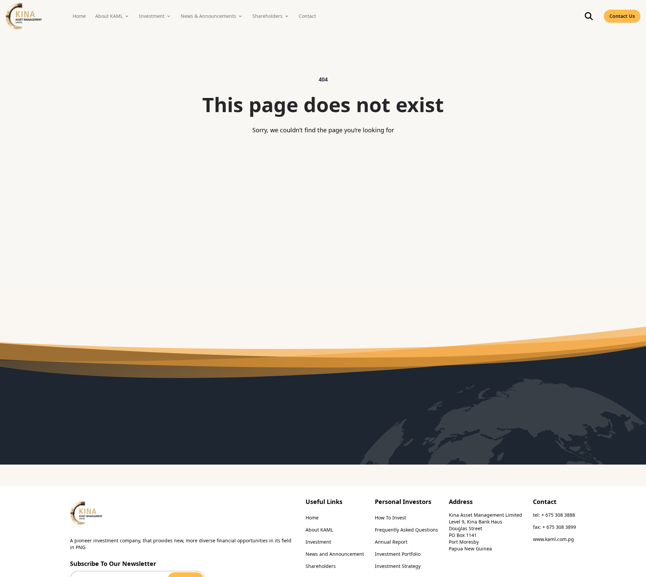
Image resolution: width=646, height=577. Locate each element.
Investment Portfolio (398, 554)
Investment (318, 542)
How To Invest (390, 517)
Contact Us (622, 16)
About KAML (319, 530)
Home (312, 517)
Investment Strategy (398, 566)
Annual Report (391, 542)
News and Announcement (335, 554)
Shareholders (321, 566)
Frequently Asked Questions (406, 530)
